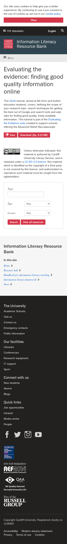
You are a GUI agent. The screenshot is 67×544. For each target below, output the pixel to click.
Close (33, 20)
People (8, 424)
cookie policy (53, 13)
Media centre (11, 418)
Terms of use (23, 534)
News (6, 284)
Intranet (8, 413)
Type (10, 203)
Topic (10, 188)
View (12, 135)
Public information (14, 333)
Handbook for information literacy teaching (27, 275)
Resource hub (11, 270)
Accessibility (11, 531)
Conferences (11, 352)
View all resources (33, 222)
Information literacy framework (20, 279)
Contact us (10, 322)
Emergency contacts (16, 327)
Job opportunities (14, 407)
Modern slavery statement (37, 531)
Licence (12, 213)
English (52, 31)
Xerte (12, 100)
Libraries (9, 347)
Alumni (8, 388)
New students (12, 382)
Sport (7, 369)
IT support (10, 363)
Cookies (39, 534)
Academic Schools (14, 311)
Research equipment (16, 358)
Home (7, 265)
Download (34, 135)
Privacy (8, 534)
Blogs (7, 393)
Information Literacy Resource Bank (36, 44)
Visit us (8, 316)
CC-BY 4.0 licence (35, 161)
